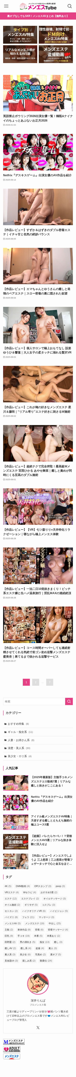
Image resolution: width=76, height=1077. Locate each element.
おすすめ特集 (18, 723)
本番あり (53, 936)
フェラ (28, 917)
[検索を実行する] (69, 701)
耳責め (40, 954)
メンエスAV (13, 923)
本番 (38, 936)
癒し (58, 942)
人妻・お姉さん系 (21, 740)
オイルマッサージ (54, 898)
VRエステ (12, 892)
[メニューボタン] (6, 6)
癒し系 (25, 948)
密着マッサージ (58, 929)
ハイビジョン (59, 911)
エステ (11, 898)
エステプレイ (30, 898)
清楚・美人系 (19, 748)
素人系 (10, 954)
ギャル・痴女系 (20, 731)
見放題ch (11, 960)
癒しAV (10, 948)
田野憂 (10, 942)
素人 (53, 948)
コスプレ (48, 904)
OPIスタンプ (42, 886)
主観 (9, 929)
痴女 (44, 942)
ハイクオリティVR (34, 911)
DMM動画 (23, 886)
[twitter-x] (38, 1028)
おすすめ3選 (49, 892)
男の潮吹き (27, 942)
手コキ (24, 936)
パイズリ (11, 917)
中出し (55, 923)
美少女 (25, 954)
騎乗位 (46, 960)
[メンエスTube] (38, 6)
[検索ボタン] (70, 6)
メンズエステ (34, 923)
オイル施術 (12, 904)
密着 (39, 929)
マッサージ (46, 917)
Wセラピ (29, 892)
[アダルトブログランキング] (11, 1051)
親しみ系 (28, 960)
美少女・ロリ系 (20, 756)
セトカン (11, 911)
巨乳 (9, 936)
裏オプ (55, 954)
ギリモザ (31, 904)
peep (60, 886)
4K (8, 886)
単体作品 (24, 929)
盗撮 (40, 948)
